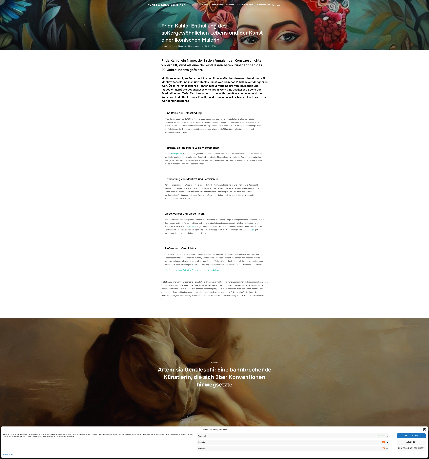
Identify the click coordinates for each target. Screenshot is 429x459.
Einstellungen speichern (411, 448)
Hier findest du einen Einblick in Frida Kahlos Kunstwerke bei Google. (194, 270)
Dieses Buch (249, 230)
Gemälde (192, 226)
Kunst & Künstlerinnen (166, 5)
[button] (424, 429)
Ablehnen (411, 442)
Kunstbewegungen (245, 5)
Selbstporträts (177, 153)
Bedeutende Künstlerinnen (223, 5)
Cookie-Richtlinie (8, 455)
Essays (205, 5)
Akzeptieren (411, 436)
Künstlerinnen (194, 46)
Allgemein (182, 46)
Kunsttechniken (263, 5)
